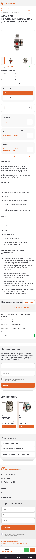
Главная (3, 8)
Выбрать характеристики (21, 307)
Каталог (10, 8)
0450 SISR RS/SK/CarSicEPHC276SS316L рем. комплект (16, 315)
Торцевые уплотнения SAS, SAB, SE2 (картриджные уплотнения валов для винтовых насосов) (8, 418)
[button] (2, 61)
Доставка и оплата (6, 551)
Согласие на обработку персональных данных (14, 543)
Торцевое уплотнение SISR (24, 10)
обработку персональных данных (23, 377)
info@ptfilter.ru (6, 478)
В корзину (24, 426)
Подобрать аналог (8, 426)
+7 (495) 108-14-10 (8, 474)
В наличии (29, 302)
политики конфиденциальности (14, 379)
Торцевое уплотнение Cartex (25, 416)
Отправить (6, 385)
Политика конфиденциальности (10, 541)
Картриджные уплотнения (7, 10)
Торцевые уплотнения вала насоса (23, 8)
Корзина (30, 557)
